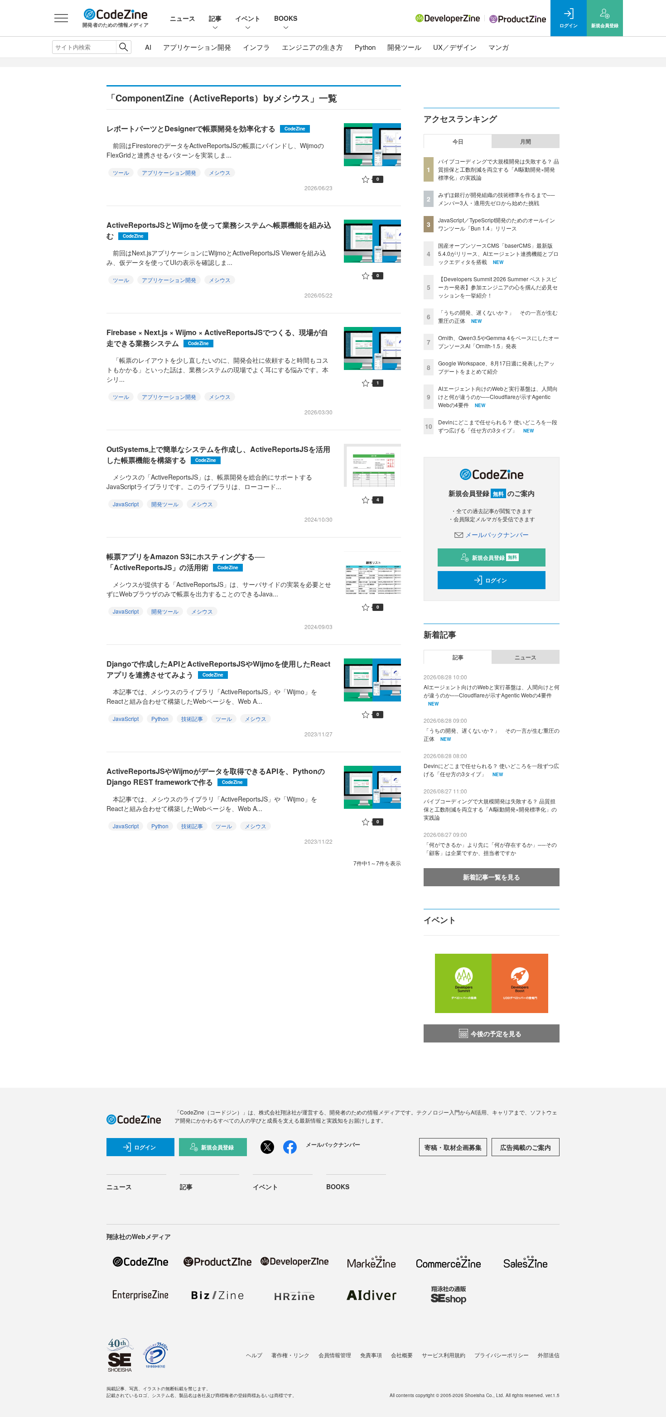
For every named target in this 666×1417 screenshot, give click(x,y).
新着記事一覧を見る (491, 876)
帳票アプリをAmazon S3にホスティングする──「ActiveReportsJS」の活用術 (185, 561)
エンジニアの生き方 (312, 47)
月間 (525, 141)
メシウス (220, 172)
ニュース (182, 18)
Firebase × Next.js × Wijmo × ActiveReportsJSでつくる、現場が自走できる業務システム (217, 337)
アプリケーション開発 (197, 47)
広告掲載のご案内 (525, 1147)
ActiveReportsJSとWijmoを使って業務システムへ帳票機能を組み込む (218, 230)
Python (365, 47)
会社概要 (402, 1355)
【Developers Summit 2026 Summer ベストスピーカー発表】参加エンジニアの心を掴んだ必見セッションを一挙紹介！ (498, 287)
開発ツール (404, 47)
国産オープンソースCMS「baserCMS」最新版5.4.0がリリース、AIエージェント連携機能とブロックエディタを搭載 (498, 253)
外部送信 (549, 1355)
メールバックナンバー (497, 534)
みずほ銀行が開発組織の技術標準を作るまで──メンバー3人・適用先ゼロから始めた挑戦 (496, 199)
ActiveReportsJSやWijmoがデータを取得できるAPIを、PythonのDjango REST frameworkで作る (215, 776)
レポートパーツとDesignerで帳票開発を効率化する (205, 128)
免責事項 (371, 1355)
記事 (215, 18)
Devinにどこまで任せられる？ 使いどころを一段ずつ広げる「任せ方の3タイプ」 (497, 426)
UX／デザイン (455, 47)
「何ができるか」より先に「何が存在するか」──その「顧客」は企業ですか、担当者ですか (490, 848)
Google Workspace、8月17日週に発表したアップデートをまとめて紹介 (496, 367)
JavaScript (126, 504)
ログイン (496, 580)
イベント (248, 18)
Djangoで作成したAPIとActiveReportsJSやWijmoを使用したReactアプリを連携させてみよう (218, 669)
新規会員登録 (494, 557)
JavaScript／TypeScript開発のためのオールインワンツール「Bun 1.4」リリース (496, 224)
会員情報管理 (335, 1355)
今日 (458, 141)
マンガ (498, 47)
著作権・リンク (290, 1355)
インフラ (256, 47)
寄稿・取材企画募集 (453, 1147)
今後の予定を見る (496, 1033)
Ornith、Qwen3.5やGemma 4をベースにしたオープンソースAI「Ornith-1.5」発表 (498, 342)
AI (148, 47)
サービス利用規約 (443, 1355)
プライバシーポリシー (501, 1355)
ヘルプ (254, 1355)
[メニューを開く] (61, 18)
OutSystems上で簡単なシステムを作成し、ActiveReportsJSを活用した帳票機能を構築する (218, 454)
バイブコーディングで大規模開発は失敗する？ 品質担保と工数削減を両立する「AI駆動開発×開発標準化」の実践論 (498, 169)
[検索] (123, 47)
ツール (121, 172)
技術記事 (192, 718)
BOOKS (285, 18)
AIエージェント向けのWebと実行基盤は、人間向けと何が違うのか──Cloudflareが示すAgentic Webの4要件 (498, 396)
